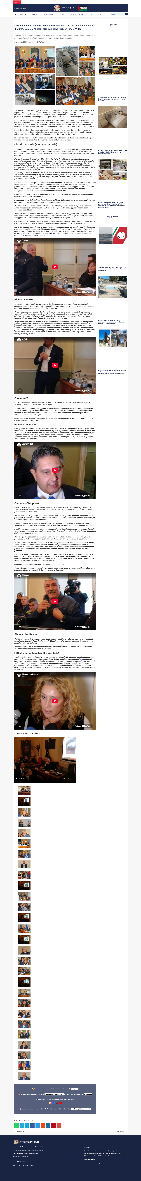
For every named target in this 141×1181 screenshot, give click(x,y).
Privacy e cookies (21, 1161)
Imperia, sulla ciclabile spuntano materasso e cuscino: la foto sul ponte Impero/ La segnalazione (111, 322)
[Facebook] (109, 8)
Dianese (35, 14)
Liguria (61, 14)
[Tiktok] (125, 8)
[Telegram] (121, 8)
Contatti (92, 14)
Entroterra (48, 14)
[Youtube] (117, 8)
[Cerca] (126, 14)
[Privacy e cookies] (13, 1160)
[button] (16, 1125)
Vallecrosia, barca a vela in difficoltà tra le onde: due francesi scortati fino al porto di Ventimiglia (112, 268)
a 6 (81, 659)
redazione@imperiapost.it (54, 1094)
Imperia (23, 14)
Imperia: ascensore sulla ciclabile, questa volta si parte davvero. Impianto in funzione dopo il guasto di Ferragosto (112, 371)
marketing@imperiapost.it (81, 1109)
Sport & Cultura (76, 14)
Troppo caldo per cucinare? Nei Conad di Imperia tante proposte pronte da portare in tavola (112, 99)
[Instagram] (113, 8)
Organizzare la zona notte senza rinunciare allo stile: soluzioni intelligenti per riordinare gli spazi (112, 152)
